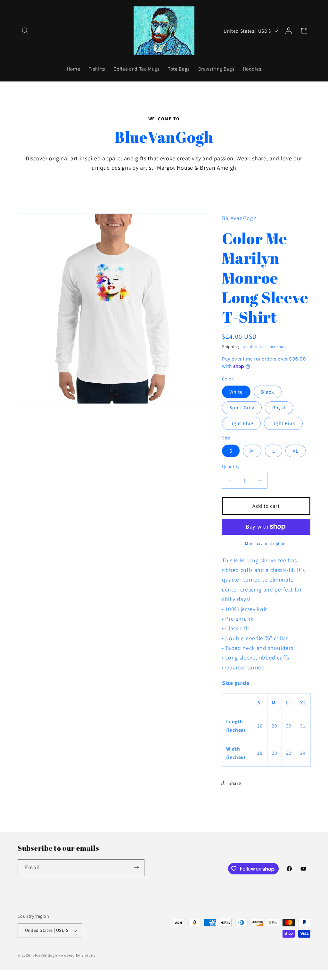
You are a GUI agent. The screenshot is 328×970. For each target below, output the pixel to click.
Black (268, 391)
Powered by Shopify (76, 955)
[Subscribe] (136, 867)
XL (295, 450)
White (236, 391)
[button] (25, 30)
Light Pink (283, 423)
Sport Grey (241, 407)
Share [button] (234, 783)
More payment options (266, 543)
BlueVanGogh (44, 955)
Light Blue (241, 423)
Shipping (230, 346)
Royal (279, 407)
